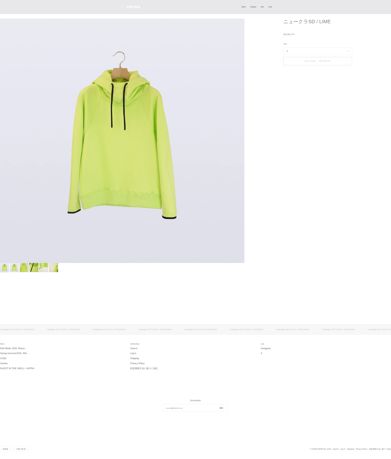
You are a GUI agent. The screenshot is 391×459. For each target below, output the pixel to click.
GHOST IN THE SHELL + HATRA (17, 368)
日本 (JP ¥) (21, 449)
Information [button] (135, 344)
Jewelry (4, 363)
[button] (243, 7)
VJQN (3, 358)
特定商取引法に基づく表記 (144, 368)
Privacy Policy (137, 363)
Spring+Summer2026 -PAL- (14, 353)
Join (221, 408)
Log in (133, 353)
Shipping (134, 358)
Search (133, 348)
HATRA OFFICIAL (319, 449)
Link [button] (262, 344)
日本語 (5, 449)
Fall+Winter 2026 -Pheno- (12, 348)
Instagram (266, 348)
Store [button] (2, 344)
